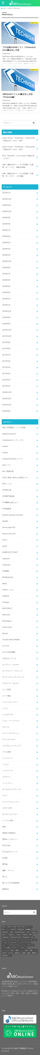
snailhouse (5, 937)
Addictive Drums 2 (9, 434)
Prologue (5, 602)
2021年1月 (6, 193)
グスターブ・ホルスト (10, 683)
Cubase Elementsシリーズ (12, 459)
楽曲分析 (17, 953)
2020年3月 (6, 249)
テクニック (20, 945)
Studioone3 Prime (15, 937)
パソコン (5, 764)
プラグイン (6, 777)
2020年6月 (6, 236)
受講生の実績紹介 (9, 833)
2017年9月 (6, 342)
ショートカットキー (10, 702)
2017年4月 (6, 367)
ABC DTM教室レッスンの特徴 (13, 427)
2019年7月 (6, 274)
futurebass (5, 932)
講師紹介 (5, 889)
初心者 (4, 953)
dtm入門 (13, 929)
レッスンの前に (8, 820)
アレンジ (4, 940)
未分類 (4, 858)
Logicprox (6, 558)
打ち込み (10, 953)
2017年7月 (6, 355)
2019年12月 (6, 261)
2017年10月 (6, 336)
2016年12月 (6, 392)
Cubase (5, 446)
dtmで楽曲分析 (8, 471)
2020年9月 (6, 217)
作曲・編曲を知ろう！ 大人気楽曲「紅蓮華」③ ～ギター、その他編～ (17, 174)
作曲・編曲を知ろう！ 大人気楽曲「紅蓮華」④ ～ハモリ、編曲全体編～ (17, 166)
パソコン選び (6, 947)
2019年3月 (6, 299)
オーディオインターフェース (13, 677)
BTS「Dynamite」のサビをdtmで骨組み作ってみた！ (18, 157)
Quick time (6, 615)
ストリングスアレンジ (10, 733)
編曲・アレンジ (8, 870)
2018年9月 (6, 317)
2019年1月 (6, 305)
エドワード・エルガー (10, 664)
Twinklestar (26, 937)
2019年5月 (6, 286)
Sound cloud (7, 627)
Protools (24, 934)
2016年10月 (6, 405)
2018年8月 (6, 324)
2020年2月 (6, 255)
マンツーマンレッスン (10, 802)
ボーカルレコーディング (11, 789)
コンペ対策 (6, 689)
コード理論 (6, 696)
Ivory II (4, 540)
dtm (19, 927)
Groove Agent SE (8, 527)
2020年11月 (6, 205)
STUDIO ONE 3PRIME (11, 640)
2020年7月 (6, 230)
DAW (14, 927)
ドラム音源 (6, 752)
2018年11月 (6, 311)
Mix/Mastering (7, 577)
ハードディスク (29, 945)
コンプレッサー (32, 940)
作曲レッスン (33, 950)
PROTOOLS (7, 608)
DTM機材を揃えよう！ (11, 502)
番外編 (4, 864)
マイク (4, 795)
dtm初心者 (21, 929)
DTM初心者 (6, 490)
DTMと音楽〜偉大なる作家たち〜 (15, 477)
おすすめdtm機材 (8, 652)
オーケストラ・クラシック (12, 671)
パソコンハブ (7, 770)
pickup (19, 934)
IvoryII (4, 546)
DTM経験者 (6, 509)
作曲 (4, 827)
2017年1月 (6, 386)
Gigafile (5, 521)
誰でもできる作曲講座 (10, 883)
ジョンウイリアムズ (24, 942)
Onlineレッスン (8, 590)
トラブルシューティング (11, 746)
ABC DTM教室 (20, 1048)
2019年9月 (6, 267)
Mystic (4, 583)
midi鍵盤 (5, 571)
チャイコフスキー (9, 739)
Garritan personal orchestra (12, 515)
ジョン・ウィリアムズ (10, 721)
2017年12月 (6, 330)
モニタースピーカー (10, 814)
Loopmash (6, 565)
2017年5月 (6, 361)
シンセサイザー (8, 714)
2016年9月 (6, 411)
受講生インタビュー (10, 839)
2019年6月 (6, 280)
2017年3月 (6, 373)
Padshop (5, 596)
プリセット (23, 947)
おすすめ (5, 646)
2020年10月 (6, 211)
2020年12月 (6, 199)
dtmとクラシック (27, 927)
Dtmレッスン (7, 484)
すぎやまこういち (9, 658)
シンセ (4, 708)
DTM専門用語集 (8, 496)
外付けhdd (6, 845)
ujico (32, 937)
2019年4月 (6, 292)
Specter (5, 633)
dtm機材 (28, 929)
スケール (5, 727)
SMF (30, 934)
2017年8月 (6, 348)
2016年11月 (6, 398)
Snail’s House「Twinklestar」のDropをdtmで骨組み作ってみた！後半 (18, 139)
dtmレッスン (5, 929)
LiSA (28, 932)
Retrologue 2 (7, 621)
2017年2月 (6, 380)
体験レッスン (19, 950)
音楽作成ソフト (6, 955)
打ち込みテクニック (10, 852)
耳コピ (4, 877)
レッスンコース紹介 (8, 950)
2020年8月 (6, 224)
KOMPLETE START (10, 552)
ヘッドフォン (7, 783)
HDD (11, 932)
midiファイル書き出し (8, 934)
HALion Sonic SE (9, 534)
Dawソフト (6, 465)
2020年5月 (6, 242)
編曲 (29, 953)
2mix (3, 927)
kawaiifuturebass (20, 932)
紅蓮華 (24, 953)
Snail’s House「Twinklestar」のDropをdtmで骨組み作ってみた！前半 (18, 148)
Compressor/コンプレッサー (13, 440)
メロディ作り (7, 808)
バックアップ (7, 758)
